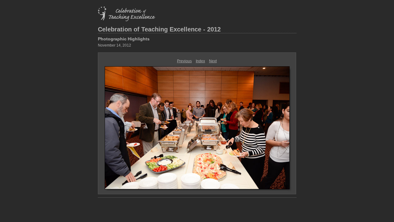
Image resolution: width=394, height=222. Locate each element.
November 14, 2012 (114, 45)
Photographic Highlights (124, 38)
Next (213, 61)
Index (200, 61)
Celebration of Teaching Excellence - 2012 (159, 29)
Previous (184, 61)
